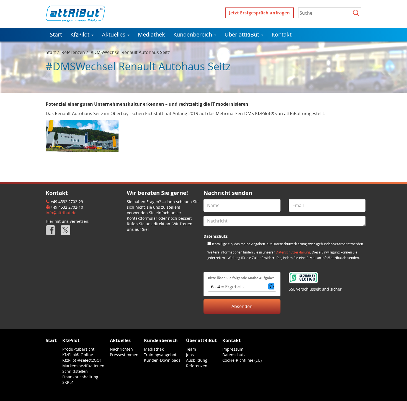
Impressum (232, 349)
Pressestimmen (124, 354)
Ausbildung (196, 360)
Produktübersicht (78, 349)
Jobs (190, 354)
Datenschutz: (216, 236)
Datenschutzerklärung (293, 252)
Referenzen (73, 52)
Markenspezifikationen (83, 365)
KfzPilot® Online (77, 354)
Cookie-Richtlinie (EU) (242, 360)
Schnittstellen (75, 371)
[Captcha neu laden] (271, 286)
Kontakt (282, 34)
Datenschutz (234, 354)
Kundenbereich (193, 34)
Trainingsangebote (161, 354)
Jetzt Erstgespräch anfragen (259, 13)
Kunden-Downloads (162, 360)
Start (56, 34)
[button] (271, 286)
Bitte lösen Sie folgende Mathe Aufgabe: (241, 278)
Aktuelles (114, 34)
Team (191, 349)
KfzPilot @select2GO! (81, 360)
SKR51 (68, 382)
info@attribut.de (61, 212)
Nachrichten (121, 349)
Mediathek (151, 34)
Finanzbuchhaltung (80, 376)
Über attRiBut (243, 34)
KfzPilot (80, 34)
